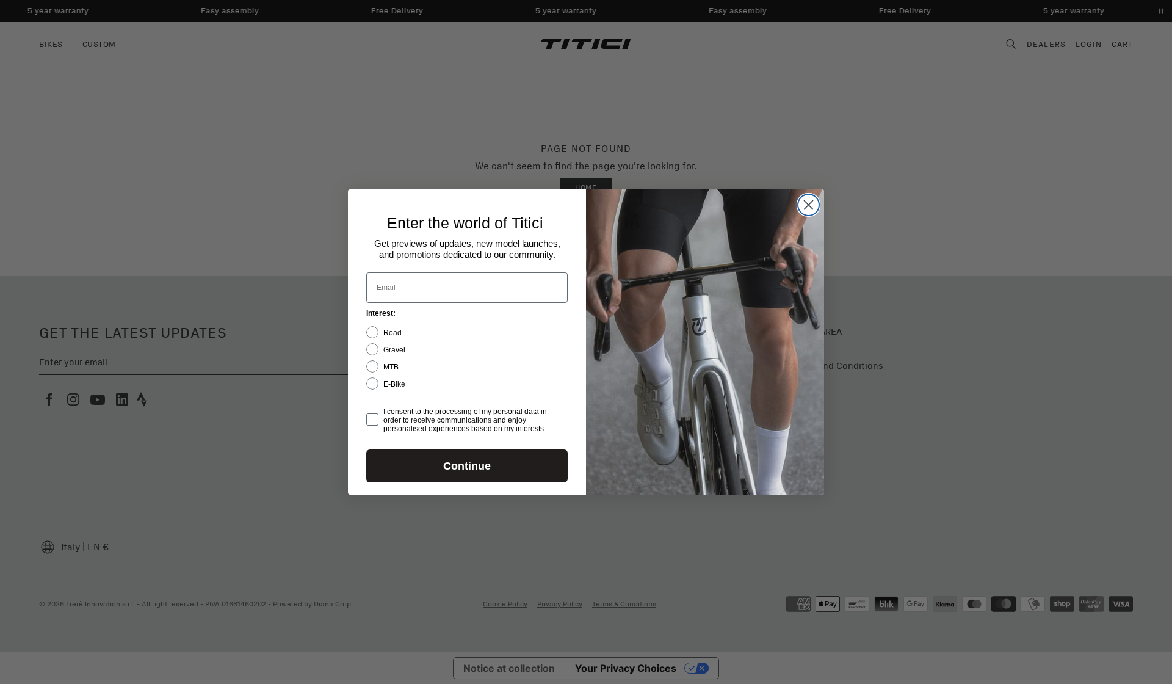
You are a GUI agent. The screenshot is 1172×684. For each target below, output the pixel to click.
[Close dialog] (808, 205)
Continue (467, 466)
